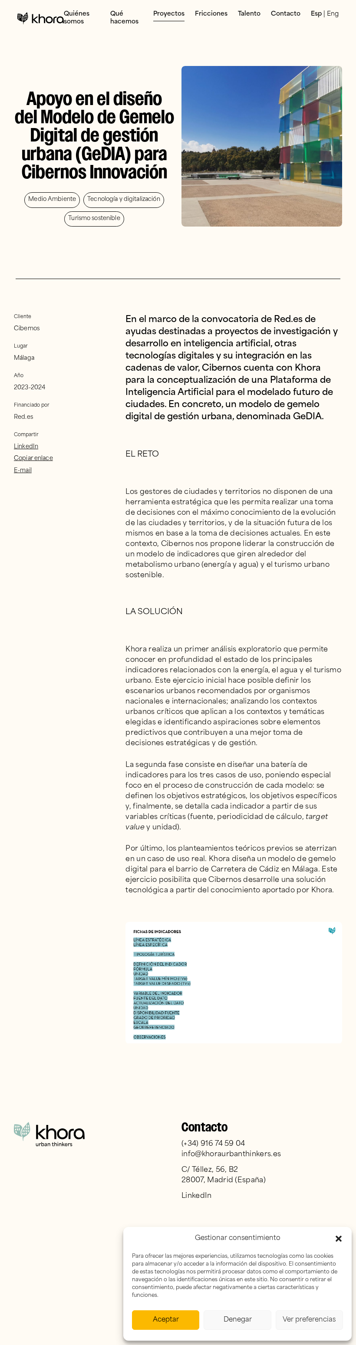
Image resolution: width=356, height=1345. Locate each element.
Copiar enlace (33, 458)
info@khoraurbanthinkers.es (231, 1154)
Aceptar (166, 1320)
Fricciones (211, 14)
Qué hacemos (124, 18)
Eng (333, 14)
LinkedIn (26, 447)
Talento (249, 14)
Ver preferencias (309, 1320)
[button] (338, 1238)
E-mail (23, 471)
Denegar (238, 1320)
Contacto (285, 14)
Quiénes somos (76, 18)
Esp (316, 14)
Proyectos (169, 14)
